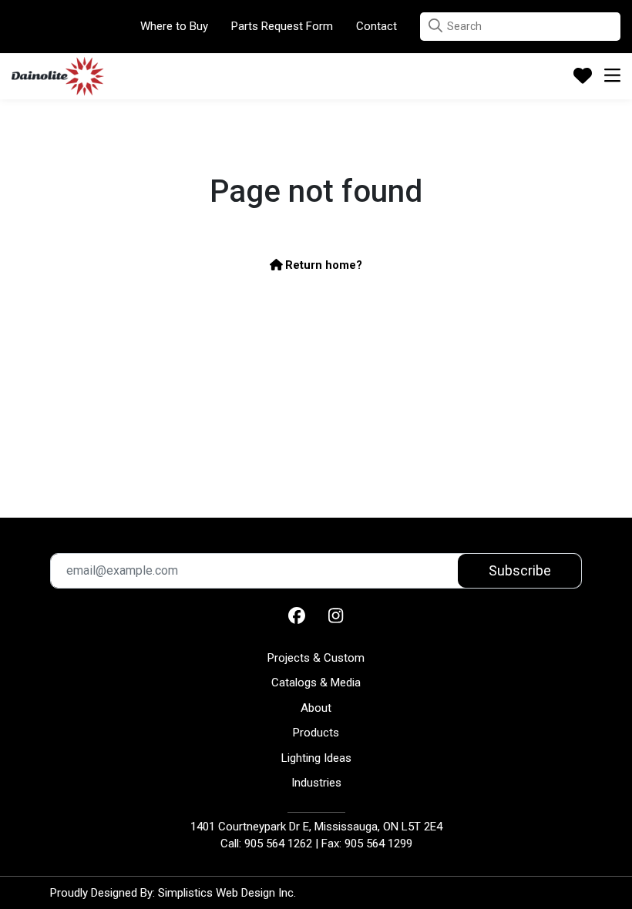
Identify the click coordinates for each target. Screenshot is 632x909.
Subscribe (520, 570)
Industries (316, 783)
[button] (435, 26)
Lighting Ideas (316, 758)
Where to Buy (174, 26)
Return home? (322, 265)
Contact (376, 26)
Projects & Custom (316, 658)
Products (316, 733)
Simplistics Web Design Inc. (227, 893)
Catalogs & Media (316, 682)
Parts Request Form (282, 26)
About (316, 708)
